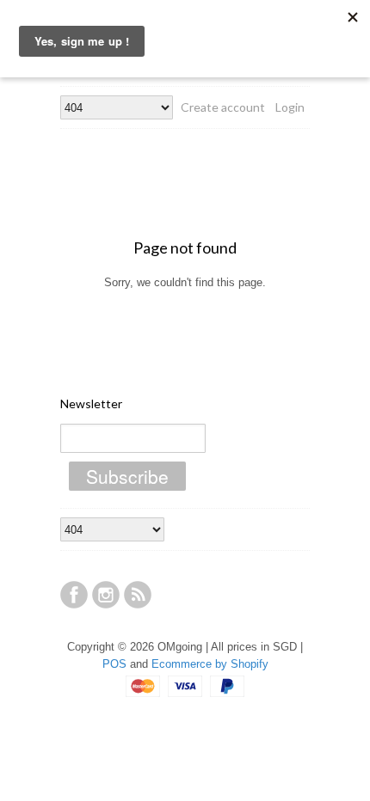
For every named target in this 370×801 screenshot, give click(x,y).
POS (114, 663)
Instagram (106, 594)
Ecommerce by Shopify (209, 663)
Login (290, 107)
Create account (223, 107)
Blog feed (137, 594)
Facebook (74, 594)
